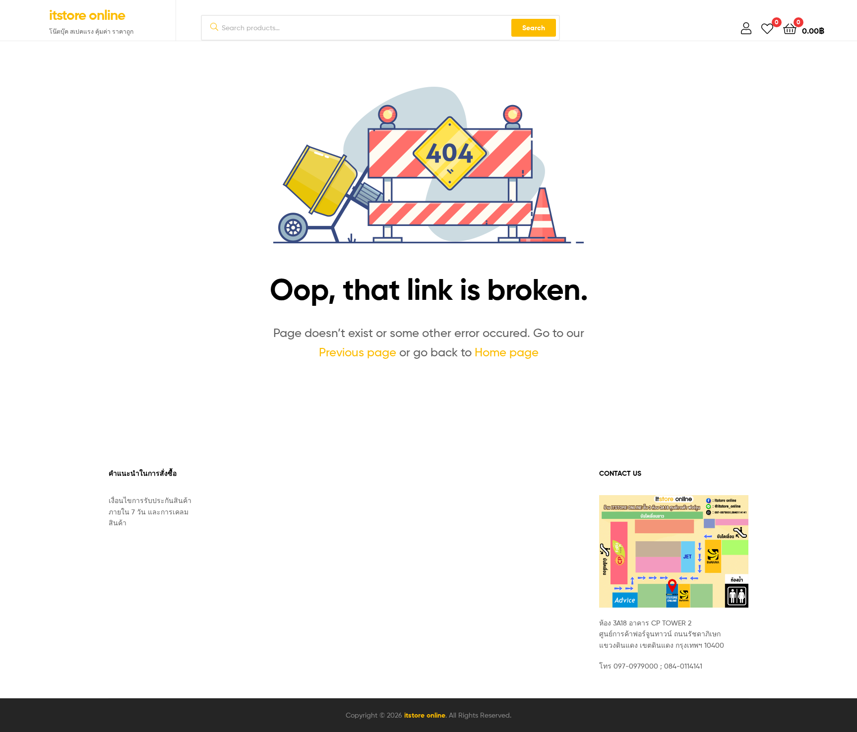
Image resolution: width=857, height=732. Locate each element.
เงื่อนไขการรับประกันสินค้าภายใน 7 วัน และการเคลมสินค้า (150, 511)
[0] (767, 28)
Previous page (357, 352)
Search (533, 27)
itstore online (87, 14)
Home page (507, 352)
